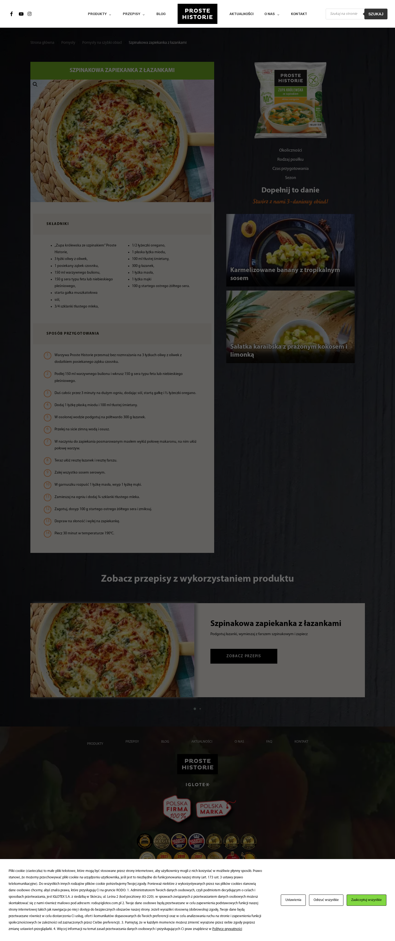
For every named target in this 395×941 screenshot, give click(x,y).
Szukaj (375, 14)
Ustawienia (293, 900)
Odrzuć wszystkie (326, 900)
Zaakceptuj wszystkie (366, 900)
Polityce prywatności (227, 929)
